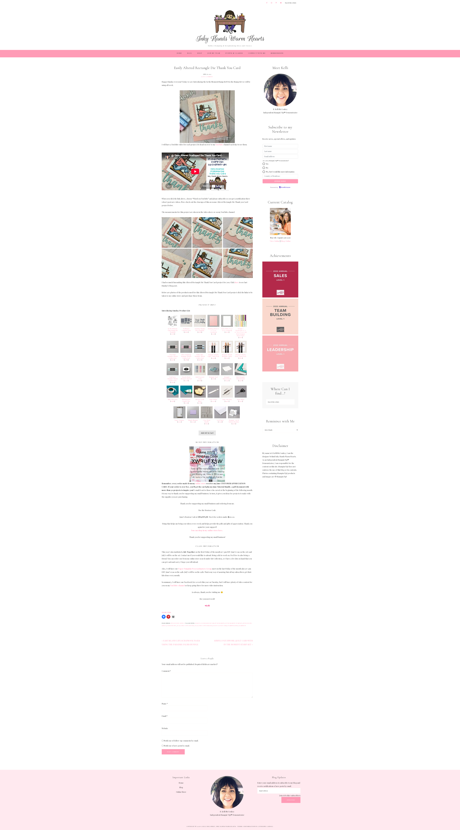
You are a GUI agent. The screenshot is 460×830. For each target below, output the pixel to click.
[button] (264, 164)
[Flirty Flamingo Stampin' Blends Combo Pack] (186, 352)
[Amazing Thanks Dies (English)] (200, 326)
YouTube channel (177, 585)
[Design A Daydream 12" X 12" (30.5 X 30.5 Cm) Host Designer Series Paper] (241, 326)
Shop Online (286, 241)
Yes (267, 164)
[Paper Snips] (241, 397)
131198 (213, 334)
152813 (213, 379)
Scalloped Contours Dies (186, 329)
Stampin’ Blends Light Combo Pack (213, 355)
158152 (240, 358)
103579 (240, 401)
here (237, 282)
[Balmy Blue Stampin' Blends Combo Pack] (200, 352)
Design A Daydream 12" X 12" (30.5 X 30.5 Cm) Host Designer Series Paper (241, 332)
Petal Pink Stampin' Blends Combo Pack (173, 356)
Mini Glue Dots (172, 399)
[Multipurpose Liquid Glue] (186, 397)
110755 (186, 403)
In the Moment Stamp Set (233, 623)
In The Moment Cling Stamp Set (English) (173, 330)
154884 (186, 360)
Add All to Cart (207, 433)
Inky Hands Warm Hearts (230, 27)
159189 (200, 380)
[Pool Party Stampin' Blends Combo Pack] (173, 374)
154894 (173, 382)
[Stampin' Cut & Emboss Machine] (234, 417)
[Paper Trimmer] (179, 417)
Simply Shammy (193, 420)
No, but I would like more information (280, 172)
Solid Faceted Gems (200, 378)
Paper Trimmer (179, 420)
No (267, 168)
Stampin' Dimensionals (227, 378)
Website (165, 728)
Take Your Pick (227, 399)
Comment (166, 671)
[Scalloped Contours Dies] (186, 326)
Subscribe (291, 800)
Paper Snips (240, 399)
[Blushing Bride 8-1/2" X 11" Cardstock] (213, 326)
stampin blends (232, 625)
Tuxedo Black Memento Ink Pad (186, 378)
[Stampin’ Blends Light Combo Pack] (213, 352)
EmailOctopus (285, 187)
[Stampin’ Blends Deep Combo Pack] (241, 352)
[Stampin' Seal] (213, 374)
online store (200, 483)
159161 (240, 337)
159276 (227, 332)
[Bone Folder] (213, 397)
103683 (173, 401)
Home (181, 783)
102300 (213, 401)
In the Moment (220, 623)
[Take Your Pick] (227, 397)
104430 (227, 380)
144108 (241, 380)
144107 (227, 401)
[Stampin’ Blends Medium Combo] (227, 352)
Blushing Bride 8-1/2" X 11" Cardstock (213, 330)
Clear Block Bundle (206, 421)
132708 (186, 380)
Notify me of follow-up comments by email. (181, 741)
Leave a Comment (207, 76)
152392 (179, 422)
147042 (193, 422)
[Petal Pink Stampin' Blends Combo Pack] (173, 352)
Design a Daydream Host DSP (204, 623)
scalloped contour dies (185, 625)
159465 (213, 358)
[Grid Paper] (220, 417)
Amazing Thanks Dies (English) (200, 329)
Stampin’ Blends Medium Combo (227, 355)
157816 (200, 332)
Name (165, 704)
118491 (206, 424)
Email (165, 716)
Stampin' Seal (213, 377)
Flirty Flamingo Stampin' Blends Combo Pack (186, 356)
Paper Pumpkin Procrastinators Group (195, 569)
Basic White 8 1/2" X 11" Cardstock (227, 329)
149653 (234, 424)
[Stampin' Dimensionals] (227, 374)
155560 (186, 332)
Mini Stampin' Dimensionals (240, 378)
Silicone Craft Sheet (200, 400)
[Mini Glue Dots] (173, 397)
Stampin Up (242, 625)
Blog (181, 787)
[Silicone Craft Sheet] (200, 397)
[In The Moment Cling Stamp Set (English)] (173, 326)
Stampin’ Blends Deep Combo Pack (240, 355)
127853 (200, 403)
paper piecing (171, 625)
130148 (220, 422)
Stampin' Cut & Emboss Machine (234, 421)
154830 (200, 360)
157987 (173, 334)
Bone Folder (213, 399)
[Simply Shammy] (193, 417)
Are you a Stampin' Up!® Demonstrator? (276, 161)
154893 (172, 360)
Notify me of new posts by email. (177, 746)
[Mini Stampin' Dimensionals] (241, 374)
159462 (227, 358)
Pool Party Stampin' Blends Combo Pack (173, 378)
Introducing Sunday (178, 623)
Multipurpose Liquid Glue (186, 400)
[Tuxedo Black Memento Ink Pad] (186, 374)
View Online (274, 241)
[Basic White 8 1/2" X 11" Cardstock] (227, 326)
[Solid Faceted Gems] (200, 374)
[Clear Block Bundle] (207, 417)
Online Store (181, 792)
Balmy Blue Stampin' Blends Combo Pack (200, 356)
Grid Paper (220, 420)
